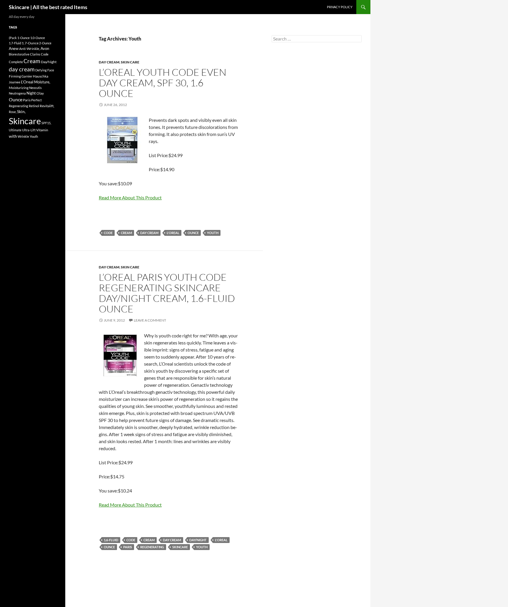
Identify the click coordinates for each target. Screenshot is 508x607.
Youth (212, 233)
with (13, 136)
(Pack (13, 38)
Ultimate (15, 130)
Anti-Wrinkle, (29, 48)
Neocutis (35, 88)
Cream (126, 233)
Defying (41, 70)
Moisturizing (19, 87)
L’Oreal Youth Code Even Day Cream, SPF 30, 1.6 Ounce (162, 82)
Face (50, 70)
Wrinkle (23, 136)
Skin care (130, 62)
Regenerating (152, 547)
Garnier (26, 76)
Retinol (34, 106)
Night (31, 93)
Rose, (12, 112)
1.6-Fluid (111, 540)
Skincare (180, 547)
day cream (149, 233)
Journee (14, 82)
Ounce (193, 233)
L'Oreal (173, 233)
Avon (45, 48)
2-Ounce (45, 43)
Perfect (36, 100)
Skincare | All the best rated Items (48, 7)
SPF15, (46, 123)
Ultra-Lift (29, 130)
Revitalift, (47, 106)
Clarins (35, 54)
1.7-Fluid (15, 43)
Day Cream (109, 62)
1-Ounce (23, 38)
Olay (40, 93)
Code (108, 233)
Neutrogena (17, 93)
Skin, (21, 111)
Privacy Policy (339, 7)
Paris (127, 547)
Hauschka (40, 76)
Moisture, (42, 82)
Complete (16, 62)
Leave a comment (150, 320)
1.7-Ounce (30, 43)
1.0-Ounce (37, 38)
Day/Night (198, 540)
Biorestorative (19, 54)
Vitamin (42, 130)
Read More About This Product (130, 197)
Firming (15, 76)
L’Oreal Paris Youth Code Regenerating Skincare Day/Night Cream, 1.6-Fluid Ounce (167, 293)
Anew (14, 48)
